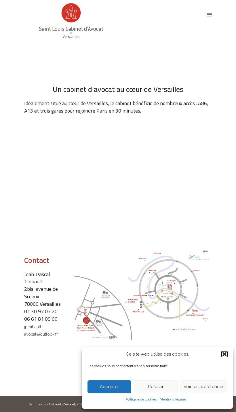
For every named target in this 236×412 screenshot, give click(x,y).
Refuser (155, 386)
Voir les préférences (204, 386)
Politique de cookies (141, 399)
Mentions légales (173, 399)
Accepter (109, 386)
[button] (224, 354)
